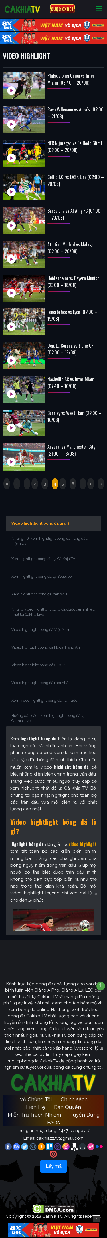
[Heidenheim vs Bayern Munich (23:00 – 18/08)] (24, 288)
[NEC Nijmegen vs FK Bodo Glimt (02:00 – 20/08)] (24, 153)
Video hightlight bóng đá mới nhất (40, 683)
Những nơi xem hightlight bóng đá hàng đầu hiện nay (49, 541)
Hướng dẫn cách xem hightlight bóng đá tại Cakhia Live (48, 718)
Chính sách (74, 1099)
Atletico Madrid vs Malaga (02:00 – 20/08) (70, 248)
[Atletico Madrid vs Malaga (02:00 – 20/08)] (24, 254)
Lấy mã (54, 1166)
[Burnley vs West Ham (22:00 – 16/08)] (24, 423)
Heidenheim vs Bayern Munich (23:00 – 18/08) (73, 281)
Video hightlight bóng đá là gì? (40, 523)
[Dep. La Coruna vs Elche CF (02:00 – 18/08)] (24, 355)
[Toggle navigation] (99, 9)
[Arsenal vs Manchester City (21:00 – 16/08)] (24, 456)
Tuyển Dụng (85, 1115)
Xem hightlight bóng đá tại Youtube (41, 576)
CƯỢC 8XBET (62, 9)
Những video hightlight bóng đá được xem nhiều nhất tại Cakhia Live (53, 612)
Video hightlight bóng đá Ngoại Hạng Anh (46, 647)
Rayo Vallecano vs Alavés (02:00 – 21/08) (75, 113)
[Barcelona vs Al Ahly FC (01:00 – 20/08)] (24, 220)
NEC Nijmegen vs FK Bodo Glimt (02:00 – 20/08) (74, 146)
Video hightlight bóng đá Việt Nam (40, 629)
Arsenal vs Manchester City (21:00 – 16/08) (71, 450)
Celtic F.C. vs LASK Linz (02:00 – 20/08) (75, 180)
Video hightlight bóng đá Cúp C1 (38, 665)
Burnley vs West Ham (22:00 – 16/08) (74, 416)
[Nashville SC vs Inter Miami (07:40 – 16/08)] (24, 389)
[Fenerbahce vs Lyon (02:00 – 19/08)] (24, 321)
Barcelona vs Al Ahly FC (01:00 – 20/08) (73, 214)
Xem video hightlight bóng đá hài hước (44, 700)
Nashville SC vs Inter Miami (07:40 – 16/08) (71, 383)
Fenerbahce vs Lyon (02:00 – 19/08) (72, 315)
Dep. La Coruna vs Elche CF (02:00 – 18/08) (70, 349)
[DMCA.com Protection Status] (53, 1208)
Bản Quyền (67, 1107)
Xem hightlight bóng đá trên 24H (39, 594)
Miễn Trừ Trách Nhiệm (34, 1115)
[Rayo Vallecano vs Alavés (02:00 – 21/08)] (24, 119)
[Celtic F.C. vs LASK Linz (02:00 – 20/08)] (24, 187)
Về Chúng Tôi (36, 1099)
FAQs (53, 1122)
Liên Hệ (35, 1107)
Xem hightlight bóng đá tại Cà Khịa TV (43, 559)
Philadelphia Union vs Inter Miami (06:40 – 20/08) (70, 79)
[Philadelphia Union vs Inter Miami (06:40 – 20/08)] (24, 85)
